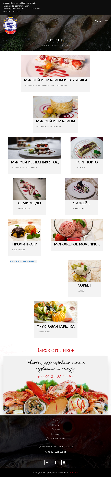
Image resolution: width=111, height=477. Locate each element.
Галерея (55, 429)
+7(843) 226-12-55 (12, 12)
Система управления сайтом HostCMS (55, 455)
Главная (44, 45)
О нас (55, 420)
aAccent (74, 472)
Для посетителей (55, 438)
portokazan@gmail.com (19, 6)
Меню (55, 45)
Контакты (55, 434)
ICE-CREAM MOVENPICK (23, 261)
